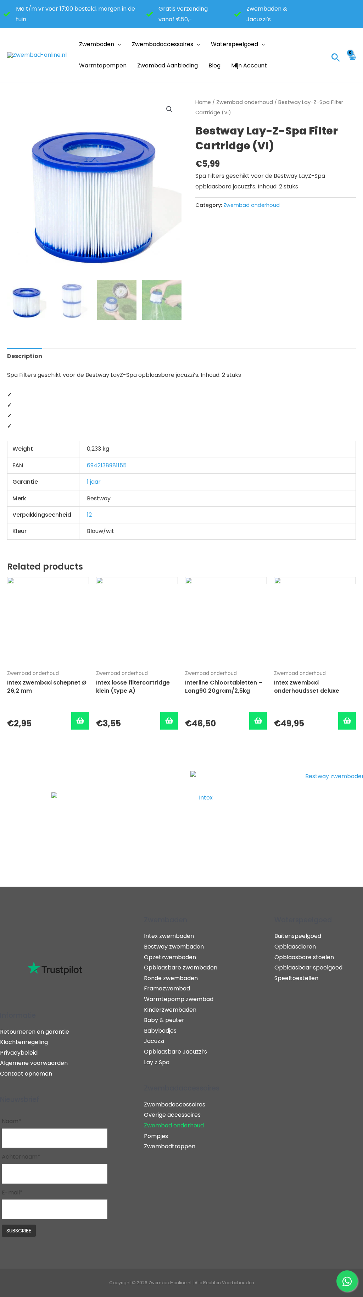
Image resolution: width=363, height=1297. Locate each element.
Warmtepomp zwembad (178, 999)
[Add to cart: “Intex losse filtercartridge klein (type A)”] (169, 721)
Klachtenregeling (24, 1042)
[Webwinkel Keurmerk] (314, 55)
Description (24, 356)
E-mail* (12, 1192)
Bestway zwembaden (174, 946)
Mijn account (249, 65)
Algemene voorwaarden (34, 1063)
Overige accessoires (172, 1115)
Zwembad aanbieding (167, 65)
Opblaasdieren (295, 946)
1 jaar (94, 482)
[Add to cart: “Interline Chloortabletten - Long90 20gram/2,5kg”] (258, 721)
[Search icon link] (335, 58)
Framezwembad (167, 988)
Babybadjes (160, 1031)
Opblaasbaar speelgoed (308, 967)
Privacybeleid (19, 1053)
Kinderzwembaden (170, 1010)
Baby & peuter (164, 1020)
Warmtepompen (103, 65)
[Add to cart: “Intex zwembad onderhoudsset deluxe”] (347, 721)
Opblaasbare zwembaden (180, 967)
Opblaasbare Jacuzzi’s (175, 1052)
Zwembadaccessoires (162, 44)
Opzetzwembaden (170, 957)
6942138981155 (107, 465)
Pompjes (156, 1136)
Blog (214, 65)
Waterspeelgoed (234, 44)
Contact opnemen (26, 1074)
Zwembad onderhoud (244, 102)
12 (89, 515)
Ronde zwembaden (171, 978)
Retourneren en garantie (34, 1032)
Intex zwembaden (169, 936)
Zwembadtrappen (169, 1146)
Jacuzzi (154, 1041)
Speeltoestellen (296, 978)
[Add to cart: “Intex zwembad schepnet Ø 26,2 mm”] (80, 721)
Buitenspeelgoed (297, 936)
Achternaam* (21, 1157)
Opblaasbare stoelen (304, 957)
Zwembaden (96, 44)
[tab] (24, 356)
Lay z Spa (156, 1062)
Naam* (11, 1121)
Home (203, 102)
